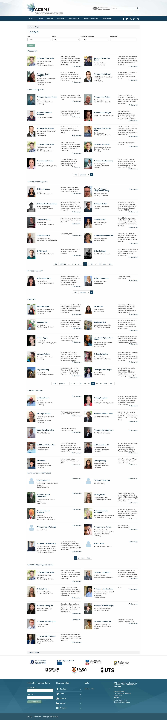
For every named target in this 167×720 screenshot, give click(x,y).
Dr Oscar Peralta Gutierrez (47, 204)
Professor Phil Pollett (102, 97)
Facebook (63, 689)
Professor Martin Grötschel (43, 512)
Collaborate (61, 19)
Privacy (29, 717)
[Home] (45, 7)
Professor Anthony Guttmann (101, 512)
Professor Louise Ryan (102, 113)
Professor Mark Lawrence (103, 430)
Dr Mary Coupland (100, 398)
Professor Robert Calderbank (43, 495)
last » (110, 264)
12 (100, 264)
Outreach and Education (91, 19)
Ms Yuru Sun (98, 306)
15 (101, 384)
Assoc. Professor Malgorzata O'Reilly (101, 190)
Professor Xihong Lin (45, 606)
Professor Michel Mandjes (104, 606)
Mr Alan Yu (41, 461)
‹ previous (83, 175)
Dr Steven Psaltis (100, 204)
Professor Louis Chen (102, 572)
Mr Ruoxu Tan (42, 322)
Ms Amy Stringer (43, 306)
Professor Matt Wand (45, 161)
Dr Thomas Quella (43, 220)
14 (97, 384)
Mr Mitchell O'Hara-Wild (46, 445)
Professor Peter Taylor (45, 58)
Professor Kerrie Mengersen (43, 75)
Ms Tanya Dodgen (43, 414)
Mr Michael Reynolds (102, 445)
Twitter (62, 694)
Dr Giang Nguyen (43, 189)
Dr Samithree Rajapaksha (103, 235)
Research (50, 19)
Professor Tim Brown (102, 480)
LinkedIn (63, 703)
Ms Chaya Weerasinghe (103, 370)
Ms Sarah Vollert (43, 354)
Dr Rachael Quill (100, 220)
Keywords (113, 36)
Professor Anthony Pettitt (47, 97)
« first (75, 175)
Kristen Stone (99, 543)
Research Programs (87, 36)
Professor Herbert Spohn (46, 621)
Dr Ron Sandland (43, 480)
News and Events (74, 19)
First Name (30, 695)
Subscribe (34, 702)
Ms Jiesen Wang (43, 370)
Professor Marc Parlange (46, 527)
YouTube (63, 698)
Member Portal (107, 19)
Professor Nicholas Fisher (103, 414)
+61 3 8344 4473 (121, 700)
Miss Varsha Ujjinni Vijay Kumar (103, 339)
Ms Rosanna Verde (44, 278)
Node (54, 36)
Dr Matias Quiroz (43, 235)
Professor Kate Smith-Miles (102, 129)
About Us (32, 19)
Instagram (63, 708)
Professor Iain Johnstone (103, 589)
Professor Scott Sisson (102, 74)
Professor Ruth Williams (46, 636)
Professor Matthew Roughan (44, 113)
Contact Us (37, 717)
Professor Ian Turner (102, 144)
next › (104, 264)
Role (28, 36)
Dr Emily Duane (99, 495)
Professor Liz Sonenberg (46, 543)
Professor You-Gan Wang (103, 161)
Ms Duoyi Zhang (100, 461)
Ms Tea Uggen (42, 338)
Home (31, 27)
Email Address (32, 688)
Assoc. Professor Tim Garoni (102, 59)
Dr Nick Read (42, 251)
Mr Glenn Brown (43, 398)
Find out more (76, 66)
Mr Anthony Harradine (45, 430)
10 (92, 264)
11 (96, 264)
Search (31, 46)
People (41, 19)
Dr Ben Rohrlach (100, 251)
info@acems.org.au (124, 702)
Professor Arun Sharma (103, 527)
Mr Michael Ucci (100, 322)
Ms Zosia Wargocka (101, 278)
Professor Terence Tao (102, 621)
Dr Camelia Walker (101, 354)
